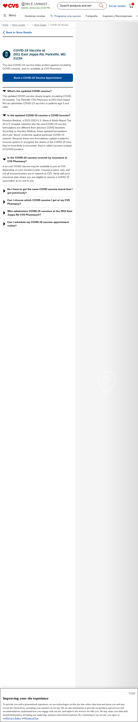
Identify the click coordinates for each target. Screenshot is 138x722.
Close (132, 692)
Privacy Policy (13, 718)
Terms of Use (31, 718)
